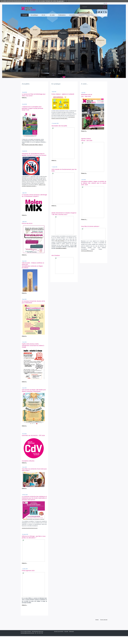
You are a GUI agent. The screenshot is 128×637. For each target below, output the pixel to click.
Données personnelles (58, 631)
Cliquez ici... (53, 160)
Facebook (103, 12)
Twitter (101, 12)
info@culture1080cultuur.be (87, 250)
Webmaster (71, 631)
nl (104, 3)
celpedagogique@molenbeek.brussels (29, 528)
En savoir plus (60, 1)
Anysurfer (66, 631)
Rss (106, 12)
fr (106, 3)
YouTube (97, 12)
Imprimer (97, 619)
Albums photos (99, 12)
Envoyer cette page (103, 619)
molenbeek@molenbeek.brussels (27, 633)
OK (66, 1)
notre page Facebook (59, 240)
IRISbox (93, 632)
